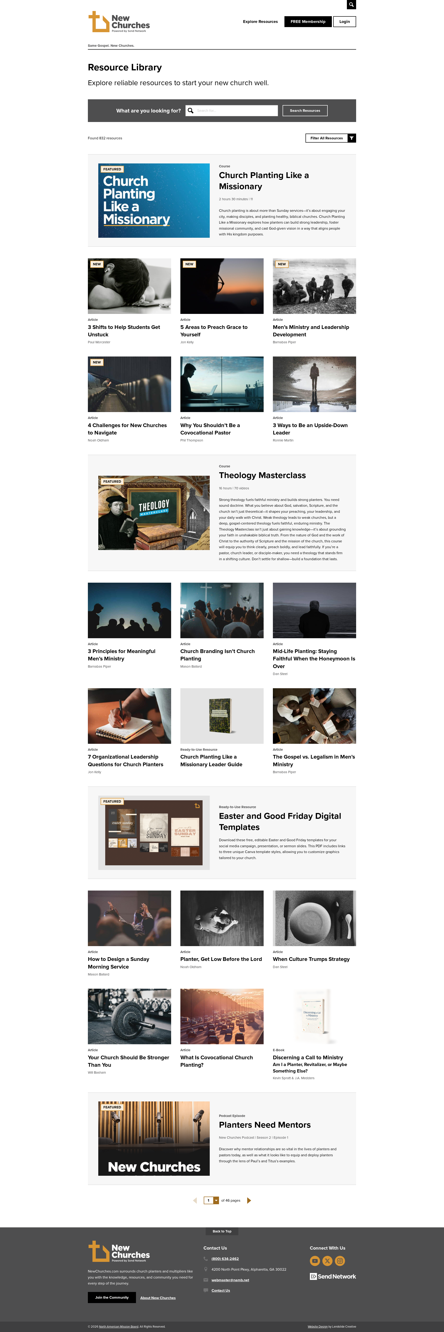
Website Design (318, 1326)
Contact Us (221, 1290)
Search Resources (305, 110)
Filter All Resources (327, 138)
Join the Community (112, 1297)
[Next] (249, 1200)
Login (344, 22)
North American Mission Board (118, 1326)
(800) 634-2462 (225, 1258)
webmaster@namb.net (230, 1280)
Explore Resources (260, 22)
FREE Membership (308, 22)
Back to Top (222, 1231)
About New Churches (158, 1298)
